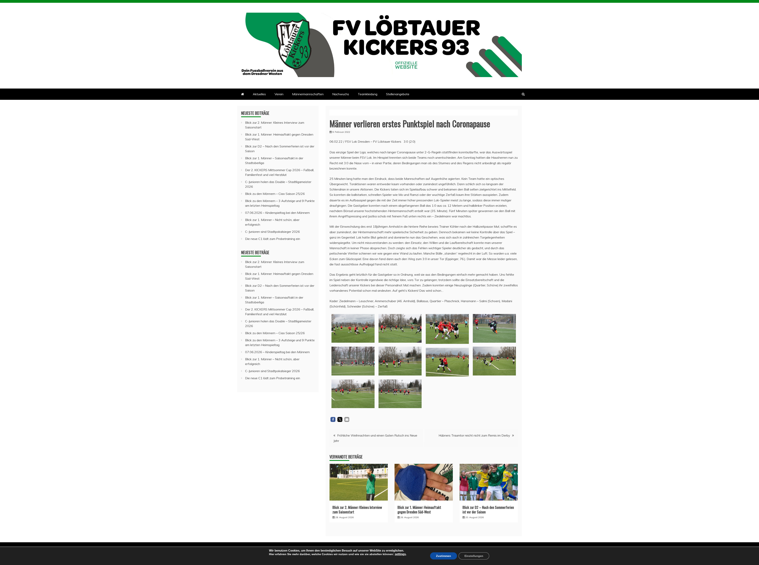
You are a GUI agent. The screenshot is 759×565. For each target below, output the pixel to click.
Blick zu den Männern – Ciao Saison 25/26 (275, 194)
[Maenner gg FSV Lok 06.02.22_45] (400, 393)
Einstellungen (473, 555)
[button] (332, 419)
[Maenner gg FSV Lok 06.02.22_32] (353, 361)
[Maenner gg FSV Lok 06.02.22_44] (353, 393)
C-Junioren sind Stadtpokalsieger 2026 (272, 232)
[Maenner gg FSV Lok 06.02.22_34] (400, 361)
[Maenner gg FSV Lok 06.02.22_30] (494, 328)
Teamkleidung (367, 94)
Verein (279, 94)
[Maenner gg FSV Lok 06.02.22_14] (353, 328)
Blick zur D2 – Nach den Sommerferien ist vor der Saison (488, 509)
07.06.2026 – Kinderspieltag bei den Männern (277, 213)
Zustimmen (443, 555)
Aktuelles (259, 94)
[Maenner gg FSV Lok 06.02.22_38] (447, 362)
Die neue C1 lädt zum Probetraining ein (272, 239)
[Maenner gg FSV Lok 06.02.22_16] (447, 329)
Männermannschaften (308, 94)
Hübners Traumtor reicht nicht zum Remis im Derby (474, 435)
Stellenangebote (397, 94)
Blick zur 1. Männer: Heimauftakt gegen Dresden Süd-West (419, 509)
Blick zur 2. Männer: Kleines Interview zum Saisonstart (357, 509)
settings (400, 554)
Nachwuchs (340, 94)
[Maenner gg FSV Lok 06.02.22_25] (400, 328)
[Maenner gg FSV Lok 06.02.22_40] (494, 361)
